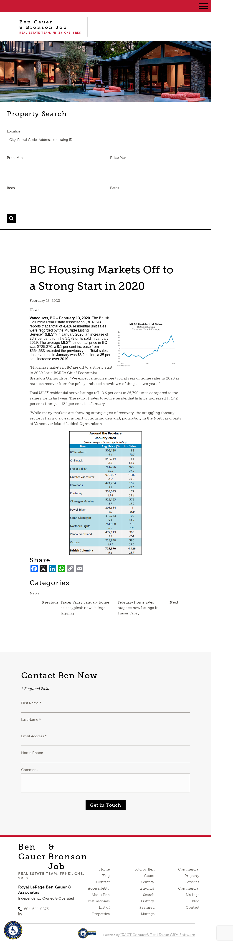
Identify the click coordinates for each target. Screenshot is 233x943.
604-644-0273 (36, 909)
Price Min (15, 157)
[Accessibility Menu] (13, 930)
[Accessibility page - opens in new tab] (87, 935)
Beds (11, 187)
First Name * (31, 703)
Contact (103, 882)
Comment (29, 769)
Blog (106, 876)
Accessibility (99, 888)
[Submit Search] (11, 218)
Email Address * (34, 736)
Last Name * (31, 719)
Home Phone (32, 752)
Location (14, 131)
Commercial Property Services (188, 875)
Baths (114, 187)
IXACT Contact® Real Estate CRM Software (157, 935)
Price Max (118, 157)
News (35, 309)
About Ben (100, 895)
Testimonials (99, 901)
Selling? (147, 882)
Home (104, 869)
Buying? (147, 888)
